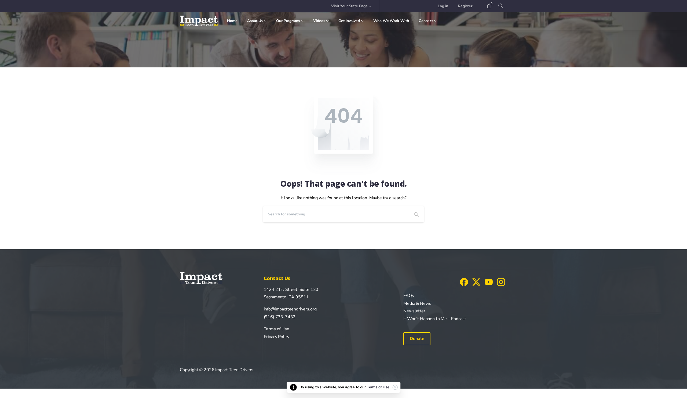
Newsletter (414, 311)
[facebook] (464, 281)
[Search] (417, 214)
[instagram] (501, 281)
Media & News (417, 303)
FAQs (408, 296)
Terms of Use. (378, 387)
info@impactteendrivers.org (290, 309)
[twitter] (476, 281)
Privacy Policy (277, 337)
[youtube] (489, 281)
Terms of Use (276, 329)
